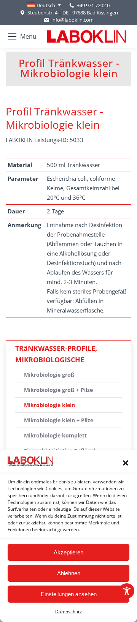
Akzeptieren (68, 552)
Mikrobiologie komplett (55, 435)
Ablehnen (68, 573)
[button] (125, 463)
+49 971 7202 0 (93, 5)
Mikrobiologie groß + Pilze (58, 389)
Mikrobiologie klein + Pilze (58, 420)
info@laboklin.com (72, 19)
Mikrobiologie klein (49, 405)
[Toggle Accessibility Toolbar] (126, 591)
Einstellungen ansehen (69, 594)
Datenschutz (68, 611)
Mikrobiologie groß (49, 374)
